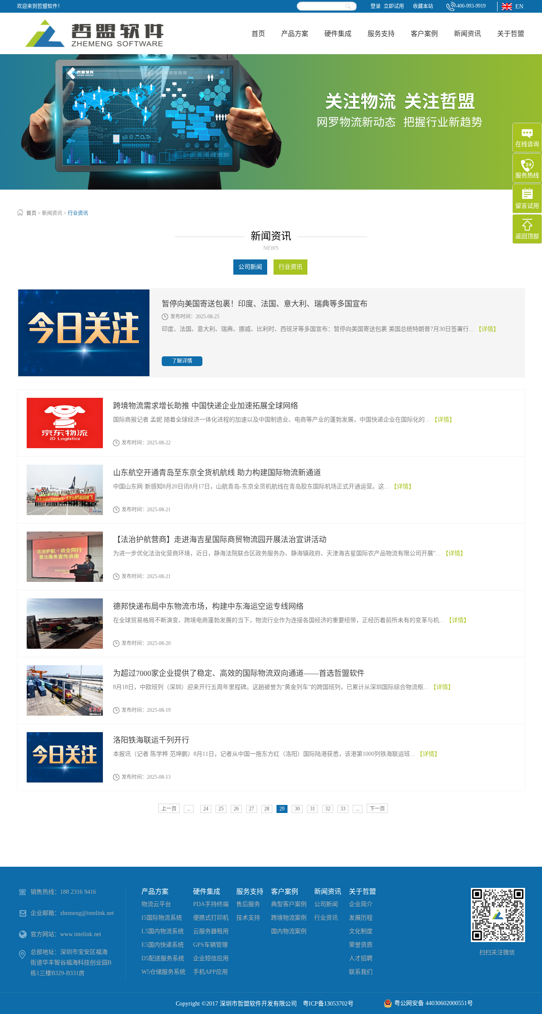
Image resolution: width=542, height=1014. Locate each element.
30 (297, 809)
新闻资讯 (52, 213)
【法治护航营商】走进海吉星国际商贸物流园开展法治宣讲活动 (219, 539)
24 (205, 809)
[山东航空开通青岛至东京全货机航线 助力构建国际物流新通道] (65, 468)
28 (266, 809)
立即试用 (394, 6)
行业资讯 (78, 213)
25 (221, 809)
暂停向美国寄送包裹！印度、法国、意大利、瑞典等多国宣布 (265, 304)
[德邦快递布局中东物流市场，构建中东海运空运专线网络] (65, 602)
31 (312, 809)
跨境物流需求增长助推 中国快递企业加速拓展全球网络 (205, 406)
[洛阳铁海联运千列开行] (65, 735)
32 (327, 809)
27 (251, 809)
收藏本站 (423, 6)
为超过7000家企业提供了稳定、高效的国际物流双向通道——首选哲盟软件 (239, 673)
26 (236, 809)
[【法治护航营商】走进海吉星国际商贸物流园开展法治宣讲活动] (65, 535)
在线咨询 (527, 144)
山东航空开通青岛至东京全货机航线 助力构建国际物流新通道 (217, 472)
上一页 (169, 809)
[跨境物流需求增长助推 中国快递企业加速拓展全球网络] (65, 401)
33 (343, 809)
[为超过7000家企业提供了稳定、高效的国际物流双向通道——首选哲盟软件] (65, 668)
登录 (376, 6)
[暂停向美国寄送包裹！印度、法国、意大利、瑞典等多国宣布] (83, 293)
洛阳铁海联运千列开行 (151, 740)
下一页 (377, 809)
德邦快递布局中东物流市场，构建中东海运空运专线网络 (208, 606)
